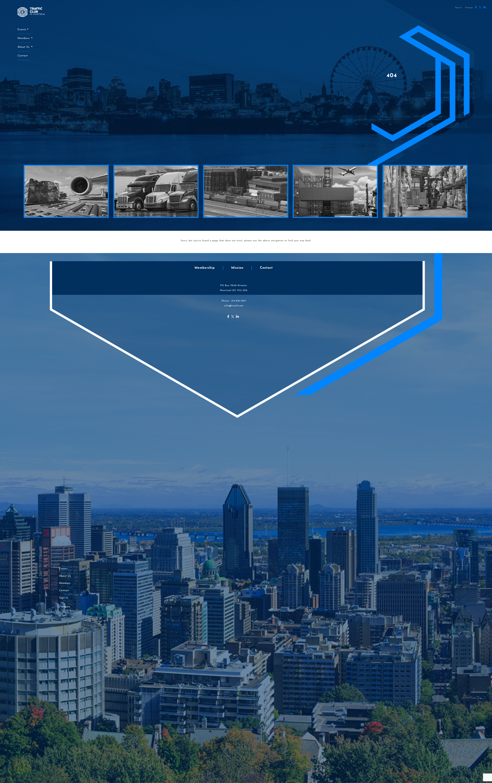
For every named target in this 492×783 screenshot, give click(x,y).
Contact (23, 55)
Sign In (458, 8)
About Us (24, 47)
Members (24, 38)
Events (22, 29)
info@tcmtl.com (233, 306)
